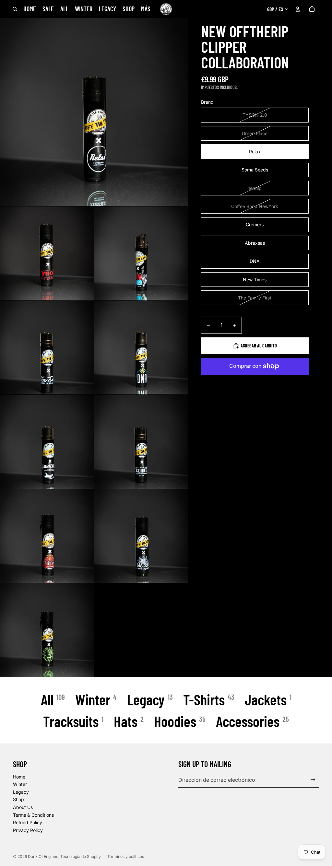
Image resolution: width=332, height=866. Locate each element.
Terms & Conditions (33, 815)
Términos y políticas (125, 856)
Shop (18, 799)
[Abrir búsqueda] (15, 9)
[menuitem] (146, 9)
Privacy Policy (28, 830)
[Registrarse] (313, 780)
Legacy (21, 792)
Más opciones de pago (254, 381)
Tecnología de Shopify (80, 856)
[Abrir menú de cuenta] (297, 9)
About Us (23, 807)
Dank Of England (43, 856)
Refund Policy (27, 822)
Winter (20, 784)
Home (19, 776)
